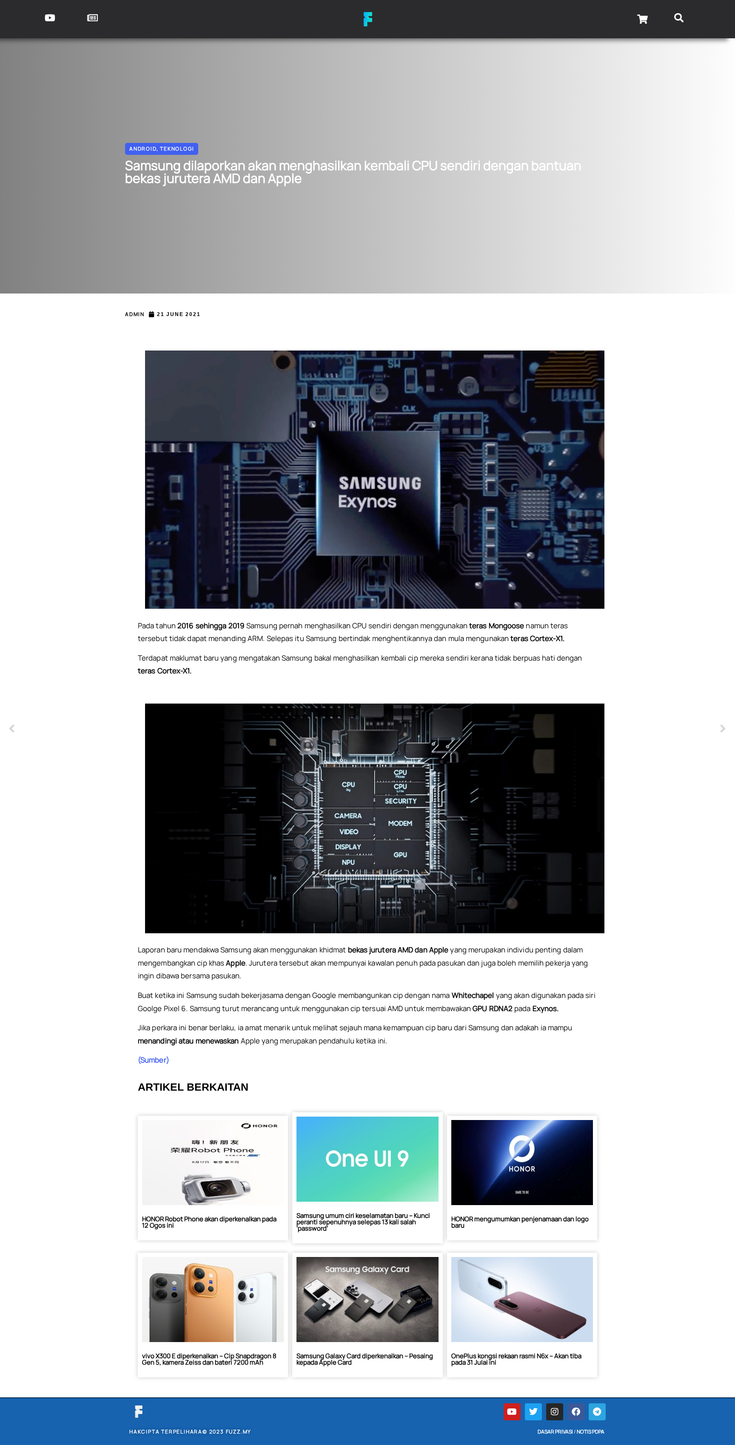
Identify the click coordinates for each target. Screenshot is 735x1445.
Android (143, 148)
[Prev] (188, 729)
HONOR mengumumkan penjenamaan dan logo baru (520, 1222)
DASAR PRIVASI (555, 1431)
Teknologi (177, 148)
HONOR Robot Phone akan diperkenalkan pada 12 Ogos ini (209, 1222)
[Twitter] (533, 1411)
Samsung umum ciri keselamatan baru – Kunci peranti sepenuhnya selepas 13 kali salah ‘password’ (363, 1222)
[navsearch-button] (679, 19)
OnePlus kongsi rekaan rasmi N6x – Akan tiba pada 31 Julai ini (516, 1359)
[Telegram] (597, 1411)
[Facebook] (575, 1411)
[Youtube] (512, 1411)
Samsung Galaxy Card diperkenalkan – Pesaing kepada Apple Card (364, 1359)
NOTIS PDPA (590, 1431)
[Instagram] (554, 1411)
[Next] (547, 729)
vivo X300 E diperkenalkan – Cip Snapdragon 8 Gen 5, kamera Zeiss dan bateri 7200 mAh (209, 1359)
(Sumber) (153, 1060)
